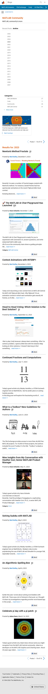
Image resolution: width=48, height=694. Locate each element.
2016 (8, 61)
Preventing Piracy (38, 674)
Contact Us (29, 677)
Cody (30, 7)
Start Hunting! (8, 133)
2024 (8, 39)
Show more (9, 110)
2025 (8, 36)
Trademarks (16, 674)
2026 (8, 34)
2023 (8, 42)
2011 (8, 74)
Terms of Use (20, 677)
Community (25, 104)
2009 (8, 79)
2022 (8, 44)
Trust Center (6, 674)
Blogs (10, 2)
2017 (8, 58)
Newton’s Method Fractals (15, 151)
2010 (8, 77)
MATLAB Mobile (25, 98)
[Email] (34, 197)
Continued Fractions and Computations (21, 357)
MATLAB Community (12, 18)
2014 (8, 66)
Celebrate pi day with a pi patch (18, 611)
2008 (8, 82)
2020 (8, 50)
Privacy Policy (26, 674)
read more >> (21, 194)
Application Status (8, 677)
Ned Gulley (13, 157)
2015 (8, 63)
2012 (8, 71)
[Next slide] (44, 7)
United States (39, 687)
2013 (8, 69)
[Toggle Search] (41, 2)
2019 (8, 52)
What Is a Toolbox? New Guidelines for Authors (21, 408)
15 (15, 205)
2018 (8, 55)
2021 (8, 47)
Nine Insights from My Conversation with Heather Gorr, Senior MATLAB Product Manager (22, 460)
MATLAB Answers (7, 7)
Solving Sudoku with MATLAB (17, 515)
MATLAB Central (25, 107)
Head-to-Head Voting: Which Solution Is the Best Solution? (24, 308)
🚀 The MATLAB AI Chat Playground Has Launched (22, 204)
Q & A (10, 506)
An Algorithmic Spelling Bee (16, 562)
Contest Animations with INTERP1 (19, 259)
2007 (8, 85)
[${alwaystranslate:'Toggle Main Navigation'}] (45, 2)
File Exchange (21, 7)
